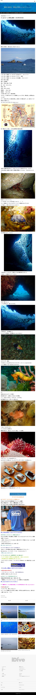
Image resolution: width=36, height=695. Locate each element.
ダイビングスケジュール (22, 669)
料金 (2, 670)
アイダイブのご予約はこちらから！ (18, 494)
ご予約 (3, 673)
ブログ (2, 682)
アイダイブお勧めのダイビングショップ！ (24, 676)
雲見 (5, 597)
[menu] (34, 1)
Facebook (17, 679)
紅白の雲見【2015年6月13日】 (6, 650)
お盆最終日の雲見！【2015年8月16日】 (24, 619)
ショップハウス (4, 674)
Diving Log (3, 15)
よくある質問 (21, 670)
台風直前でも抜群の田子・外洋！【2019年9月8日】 (9, 634)
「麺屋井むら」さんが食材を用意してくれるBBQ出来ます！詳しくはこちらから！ (18, 584)
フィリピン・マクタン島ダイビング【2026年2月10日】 (26, 636)
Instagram (19, 679)
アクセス (20, 673)
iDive (2, 0)
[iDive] (18, 662)
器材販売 (3, 676)
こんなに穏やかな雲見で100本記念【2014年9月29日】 (9, 620)
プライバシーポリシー (22, 689)
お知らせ (20, 674)
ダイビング (3, 597)
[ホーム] (1, 12)
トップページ (4, 666)
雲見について (3, 669)
